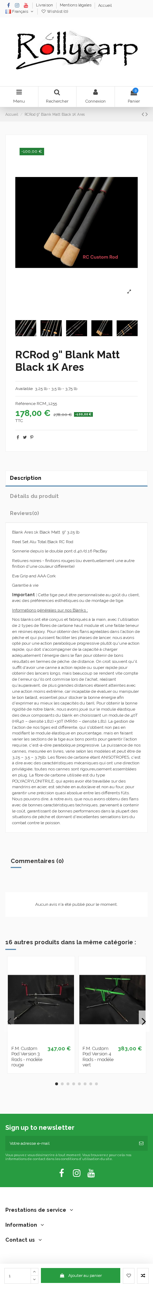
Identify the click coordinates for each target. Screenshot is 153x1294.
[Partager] (18, 437)
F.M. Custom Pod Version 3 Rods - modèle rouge (26, 1057)
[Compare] (41, 1040)
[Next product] (147, 114)
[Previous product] (144, 114)
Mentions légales (76, 5)
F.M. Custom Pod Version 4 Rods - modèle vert (98, 1057)
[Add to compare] (143, 1276)
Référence (25, 403)
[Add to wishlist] (128, 1276)
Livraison (45, 5)
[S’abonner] (141, 1143)
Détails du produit (34, 496)
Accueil (105, 5)
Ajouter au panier (85, 1275)
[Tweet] (25, 437)
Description (25, 478)
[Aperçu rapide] (49, 1040)
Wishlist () (57, 11)
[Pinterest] (31, 437)
